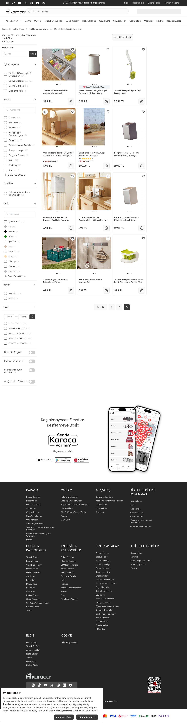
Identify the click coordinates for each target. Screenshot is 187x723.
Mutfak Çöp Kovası (138, 564)
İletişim (29, 539)
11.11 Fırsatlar (100, 629)
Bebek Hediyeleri (103, 568)
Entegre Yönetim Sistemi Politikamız (141, 521)
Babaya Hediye (102, 557)
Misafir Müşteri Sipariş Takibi (73, 512)
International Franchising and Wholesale (38, 534)
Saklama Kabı (136, 553)
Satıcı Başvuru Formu (35, 523)
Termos (29, 610)
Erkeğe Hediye (102, 625)
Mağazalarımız (32, 512)
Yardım (64, 516)
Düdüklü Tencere (33, 572)
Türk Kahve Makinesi (69, 599)
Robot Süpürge (67, 557)
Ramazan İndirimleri (104, 610)
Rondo (63, 591)
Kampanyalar (101, 504)
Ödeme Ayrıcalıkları (69, 642)
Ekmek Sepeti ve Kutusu (140, 560)
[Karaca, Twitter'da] (52, 685)
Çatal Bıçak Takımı (34, 565)
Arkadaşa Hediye (103, 564)
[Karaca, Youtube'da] (45, 685)
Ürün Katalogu (32, 520)
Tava (63, 595)
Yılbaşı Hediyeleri (103, 602)
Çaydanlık (30, 576)
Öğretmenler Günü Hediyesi (107, 606)
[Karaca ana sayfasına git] (38, 676)
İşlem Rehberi (67, 508)
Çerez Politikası (136, 512)
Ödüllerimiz (31, 508)
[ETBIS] (149, 685)
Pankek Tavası (32, 595)
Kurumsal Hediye (103, 572)
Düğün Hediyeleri (103, 587)
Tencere (64, 584)
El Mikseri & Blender (69, 565)
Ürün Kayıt (65, 520)
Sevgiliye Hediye (103, 560)
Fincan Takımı (32, 568)
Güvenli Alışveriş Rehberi (140, 526)
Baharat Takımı (32, 606)
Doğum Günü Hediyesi (105, 579)
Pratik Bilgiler (32, 654)
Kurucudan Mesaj (33, 504)
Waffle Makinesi (67, 572)
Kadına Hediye (102, 621)
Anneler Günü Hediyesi (105, 598)
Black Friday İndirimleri (105, 614)
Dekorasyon (31, 661)
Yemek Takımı (32, 557)
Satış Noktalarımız (34, 516)
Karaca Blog (31, 642)
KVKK (132, 505)
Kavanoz (134, 557)
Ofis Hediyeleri (102, 576)
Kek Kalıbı (30, 587)
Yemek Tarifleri (32, 646)
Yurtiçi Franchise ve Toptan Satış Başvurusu (40, 528)
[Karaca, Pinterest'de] (58, 685)
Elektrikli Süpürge (68, 561)
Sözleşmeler (135, 509)
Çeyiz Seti (100, 595)
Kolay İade (100, 512)
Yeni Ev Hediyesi (103, 617)
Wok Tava (30, 591)
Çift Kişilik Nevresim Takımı (37, 603)
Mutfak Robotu (67, 568)
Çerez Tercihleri (137, 516)
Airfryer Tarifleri (33, 650)
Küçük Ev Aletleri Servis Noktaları (75, 504)
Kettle (63, 580)
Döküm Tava (31, 584)
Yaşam (29, 657)
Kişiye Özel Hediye (104, 591)
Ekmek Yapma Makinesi (71, 587)
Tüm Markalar (101, 508)
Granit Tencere (32, 599)
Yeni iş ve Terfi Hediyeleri (106, 583)
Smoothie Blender (68, 576)
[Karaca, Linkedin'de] (64, 685)
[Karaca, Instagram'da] (33, 685)
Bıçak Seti (30, 580)
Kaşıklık (133, 568)
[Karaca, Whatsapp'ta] (70, 685)
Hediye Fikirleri (32, 665)
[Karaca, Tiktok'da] (39, 685)
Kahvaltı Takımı (32, 561)
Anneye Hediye (102, 553)
